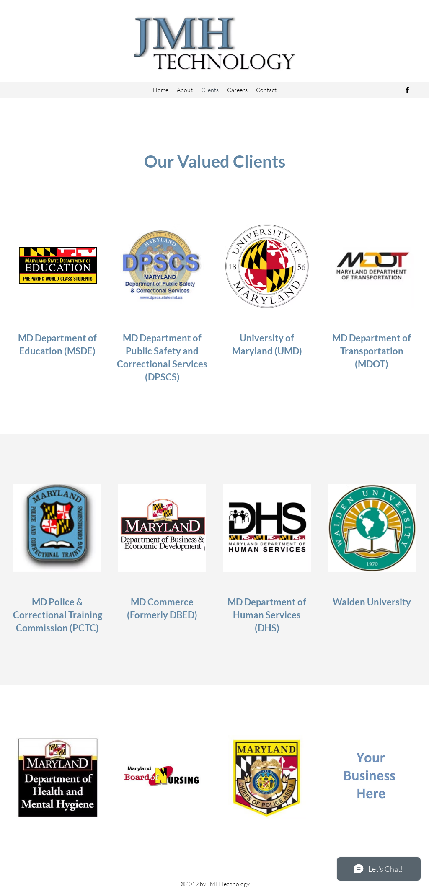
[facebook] (407, 90)
